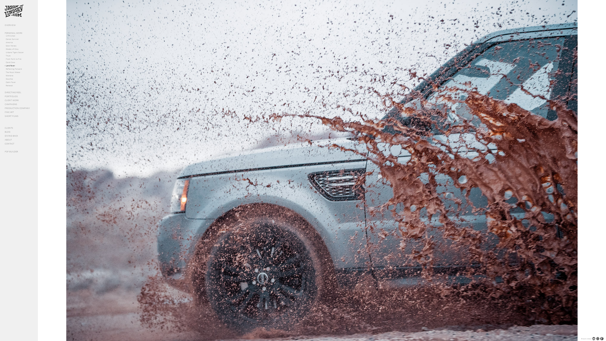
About (8, 139)
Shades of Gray (12, 49)
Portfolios (11, 96)
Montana (9, 76)
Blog (7, 131)
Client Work (12, 100)
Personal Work (14, 33)
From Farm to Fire (13, 59)
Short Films (11, 116)
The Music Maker (13, 72)
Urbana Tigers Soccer (15, 52)
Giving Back (11, 135)
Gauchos (9, 79)
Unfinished (10, 36)
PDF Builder (11, 151)
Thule (8, 56)
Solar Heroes (11, 46)
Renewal (9, 85)
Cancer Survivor (12, 39)
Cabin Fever (11, 82)
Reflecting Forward (14, 69)
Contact (9, 143)
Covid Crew (10, 62)
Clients (9, 127)
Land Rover (10, 66)
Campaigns (11, 104)
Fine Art (9, 112)
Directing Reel (13, 92)
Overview (10, 25)
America (9, 42)
